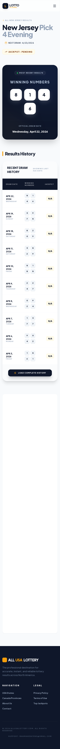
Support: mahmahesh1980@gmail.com (30, 736)
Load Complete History (32, 373)
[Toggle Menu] (55, 6)
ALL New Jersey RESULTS (18, 20)
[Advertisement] (30, 513)
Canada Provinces (11, 698)
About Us (7, 703)
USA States (8, 693)
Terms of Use (40, 698)
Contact (6, 708)
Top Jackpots (40, 703)
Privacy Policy (40, 693)
